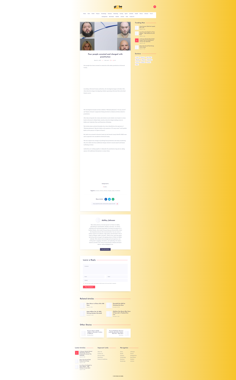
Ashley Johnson (108, 220)
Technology (103, 13)
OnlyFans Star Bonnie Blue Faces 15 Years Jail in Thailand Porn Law (122, 313)
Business (110, 13)
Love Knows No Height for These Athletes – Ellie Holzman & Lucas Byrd (147, 33)
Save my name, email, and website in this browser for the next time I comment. (100, 283)
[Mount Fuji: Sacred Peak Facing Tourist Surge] (137, 47)
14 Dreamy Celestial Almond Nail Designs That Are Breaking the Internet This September (147, 40)
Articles (122, 16)
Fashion (117, 16)
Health (136, 13)
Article (137, 62)
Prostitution (117, 190)
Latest (105, 186)
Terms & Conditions (102, 359)
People (143, 59)
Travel (151, 13)
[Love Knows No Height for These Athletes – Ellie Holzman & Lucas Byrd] (137, 33)
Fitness (141, 13)
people (113, 190)
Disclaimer (100, 357)
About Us (100, 351)
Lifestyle (146, 13)
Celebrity (131, 13)
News (89, 13)
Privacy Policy (101, 355)
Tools (127, 16)
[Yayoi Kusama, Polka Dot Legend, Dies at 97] (137, 28)
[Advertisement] (105, 79)
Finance (98, 13)
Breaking (138, 59)
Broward (105, 190)
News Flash (149, 57)
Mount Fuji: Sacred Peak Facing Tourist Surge (85, 360)
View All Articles (105, 249)
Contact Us (132, 16)
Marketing (115, 13)
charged (109, 190)
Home (84, 13)
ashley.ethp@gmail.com (107, 244)
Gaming (121, 13)
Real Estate (111, 16)
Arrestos (101, 190)
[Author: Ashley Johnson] (98, 219)
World (93, 13)
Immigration (104, 16)
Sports (126, 13)
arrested (97, 190)
